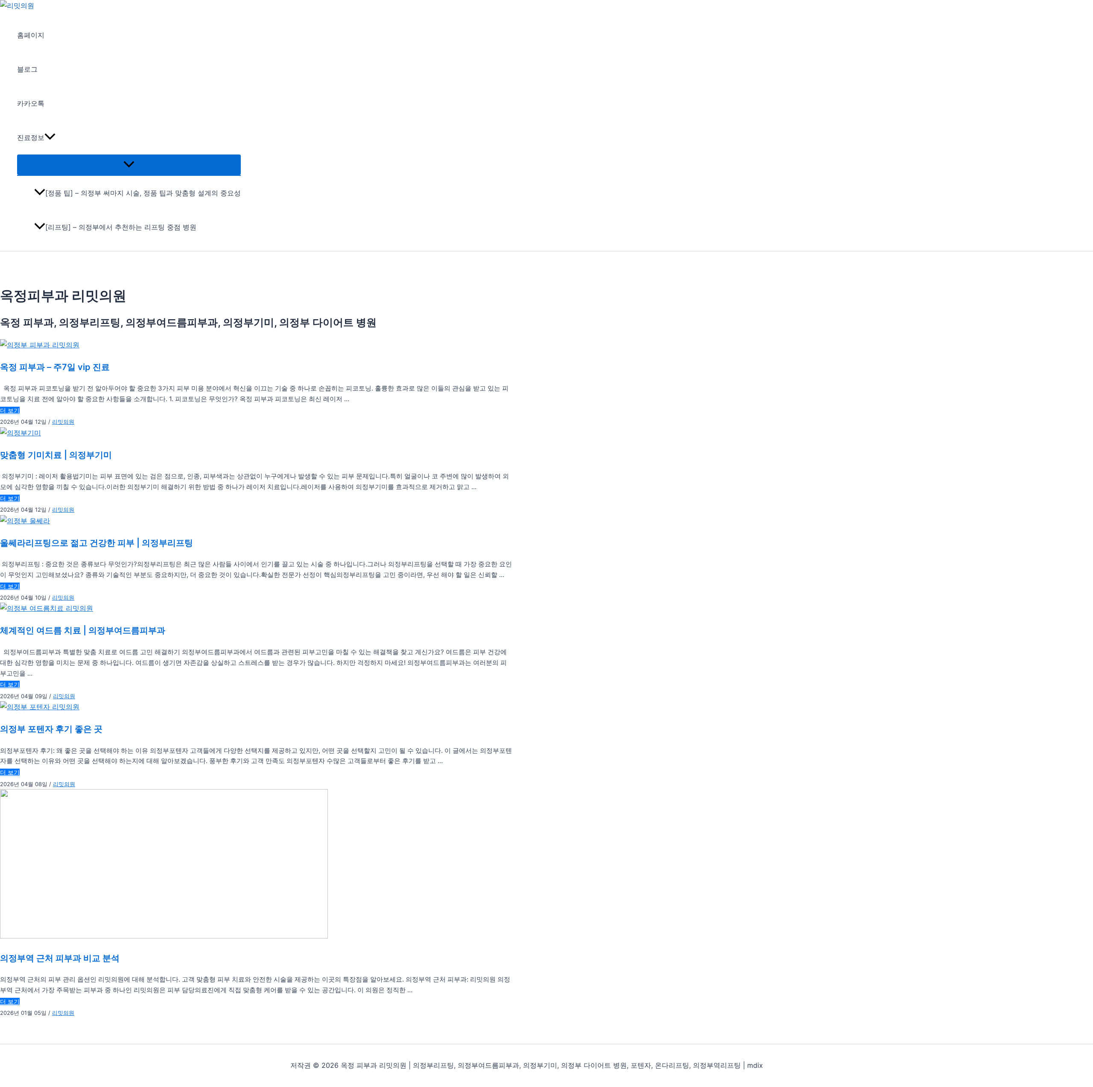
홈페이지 (30, 35)
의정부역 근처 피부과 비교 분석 (60, 958)
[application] (50, 137)
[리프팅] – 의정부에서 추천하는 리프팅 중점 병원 (120, 227)
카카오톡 (30, 103)
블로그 (27, 69)
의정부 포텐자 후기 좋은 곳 (51, 729)
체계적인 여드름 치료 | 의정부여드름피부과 (82, 630)
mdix (755, 1065)
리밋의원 (63, 421)
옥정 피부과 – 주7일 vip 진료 (55, 367)
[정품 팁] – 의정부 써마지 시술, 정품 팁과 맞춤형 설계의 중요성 (143, 193)
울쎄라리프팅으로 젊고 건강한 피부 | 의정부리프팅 (96, 543)
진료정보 (30, 137)
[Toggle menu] (129, 164)
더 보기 (10, 410)
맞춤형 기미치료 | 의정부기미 (56, 455)
